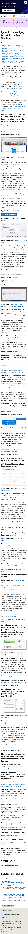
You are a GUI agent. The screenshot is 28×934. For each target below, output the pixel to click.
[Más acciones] (25, 28)
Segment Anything (6, 552)
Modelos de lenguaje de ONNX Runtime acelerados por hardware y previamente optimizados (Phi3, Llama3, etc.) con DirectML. (13, 55)
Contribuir (21, 923)
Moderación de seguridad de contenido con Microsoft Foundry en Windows (13, 108)
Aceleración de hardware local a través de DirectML (12, 51)
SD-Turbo (14, 500)
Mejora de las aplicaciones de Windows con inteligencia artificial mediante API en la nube (13, 62)
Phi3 (19, 342)
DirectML (14, 451)
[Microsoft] (14, 16)
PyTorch (3, 747)
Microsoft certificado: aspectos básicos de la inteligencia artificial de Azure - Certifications (12, 895)
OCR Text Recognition (13, 314)
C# (13, 211)
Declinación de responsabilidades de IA (11, 921)
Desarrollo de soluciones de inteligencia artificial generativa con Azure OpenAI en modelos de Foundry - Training (13, 884)
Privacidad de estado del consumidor (10, 927)
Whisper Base (16, 594)
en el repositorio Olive (14, 655)
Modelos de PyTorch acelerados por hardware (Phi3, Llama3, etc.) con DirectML (13, 58)
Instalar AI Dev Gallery (9, 214)
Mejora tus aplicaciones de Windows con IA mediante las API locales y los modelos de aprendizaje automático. (13, 47)
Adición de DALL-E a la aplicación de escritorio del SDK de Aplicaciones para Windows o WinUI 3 (14, 817)
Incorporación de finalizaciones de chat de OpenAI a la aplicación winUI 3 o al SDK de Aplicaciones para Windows (13, 784)
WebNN (8, 524)
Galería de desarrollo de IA (12, 28)
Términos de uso (5, 929)
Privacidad (3, 925)
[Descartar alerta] (25, 2)
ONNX (7, 682)
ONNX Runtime (14, 682)
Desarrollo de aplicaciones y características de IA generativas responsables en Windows (11, 96)
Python (14, 685)
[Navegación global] (1, 16)
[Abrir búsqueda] (18, 16)
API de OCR (4, 348)
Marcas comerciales (16, 929)
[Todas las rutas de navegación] (2, 28)
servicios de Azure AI (7, 769)
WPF (16, 411)
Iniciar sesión (23, 16)
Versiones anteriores (6, 923)
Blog (14, 923)
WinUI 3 (17, 211)
